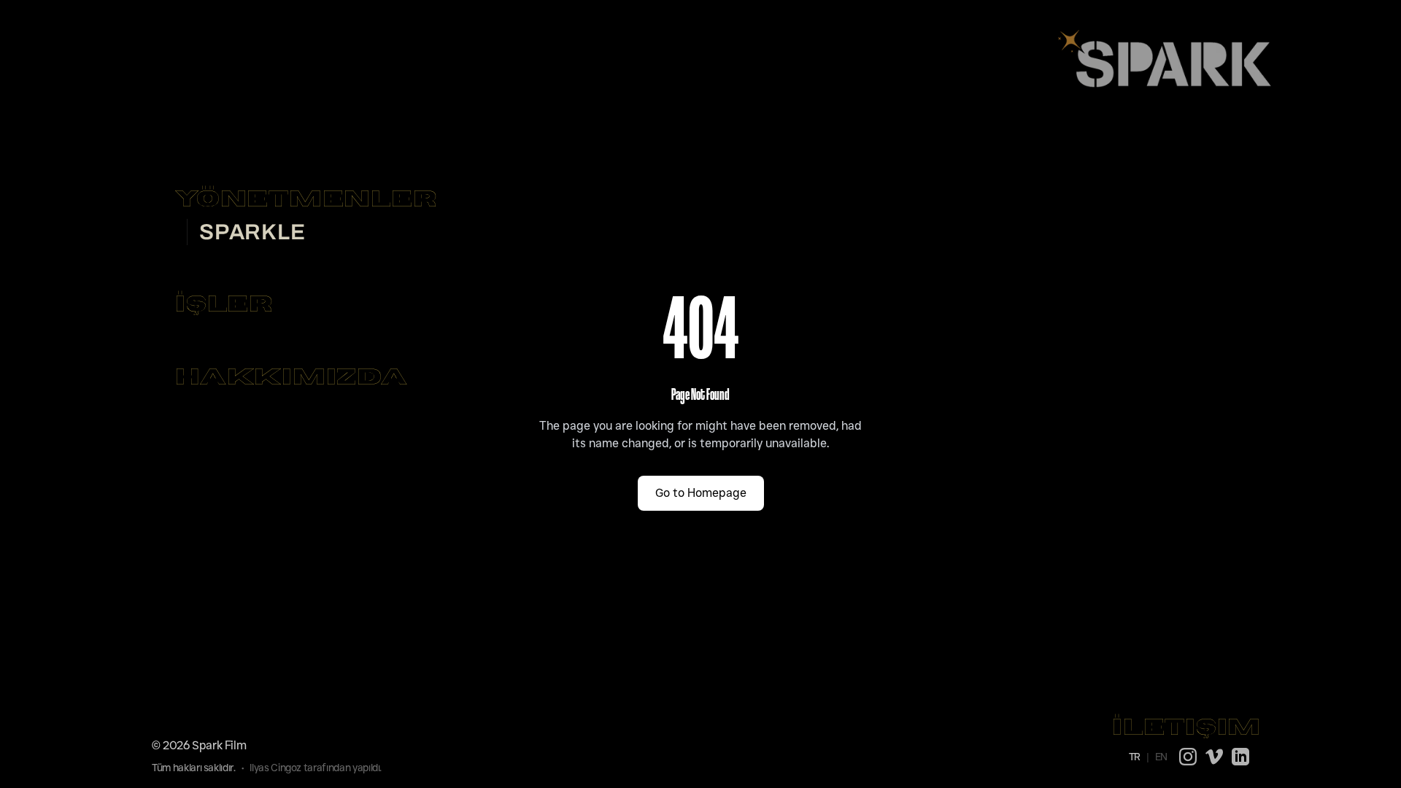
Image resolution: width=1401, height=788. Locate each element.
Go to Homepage (700, 493)
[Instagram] (1188, 756)
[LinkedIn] (1240, 756)
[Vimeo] (1214, 756)
